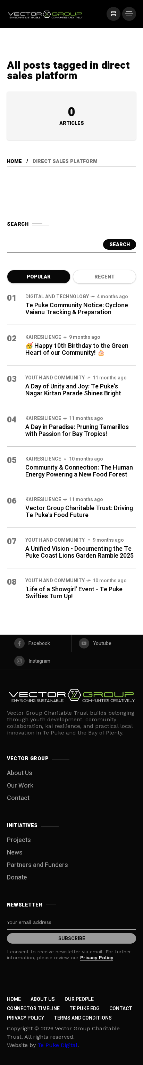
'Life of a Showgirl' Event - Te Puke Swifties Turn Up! (74, 593)
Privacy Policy (96, 957)
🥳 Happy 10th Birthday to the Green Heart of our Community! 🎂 (76, 349)
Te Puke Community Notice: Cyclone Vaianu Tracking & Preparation (76, 309)
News (15, 852)
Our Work (20, 785)
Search (119, 244)
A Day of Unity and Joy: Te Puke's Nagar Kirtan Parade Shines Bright (73, 390)
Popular (39, 277)
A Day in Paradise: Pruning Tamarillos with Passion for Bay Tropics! (77, 430)
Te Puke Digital (57, 1045)
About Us (19, 773)
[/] (113, 14)
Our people (79, 999)
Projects (19, 840)
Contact (18, 798)
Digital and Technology (57, 296)
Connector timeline (33, 1008)
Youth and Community (55, 377)
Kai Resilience (43, 337)
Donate (17, 877)
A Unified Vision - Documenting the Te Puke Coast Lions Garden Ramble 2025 (79, 552)
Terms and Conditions (83, 1018)
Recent (104, 277)
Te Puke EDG (84, 1008)
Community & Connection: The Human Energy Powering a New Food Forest (79, 471)
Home (14, 161)
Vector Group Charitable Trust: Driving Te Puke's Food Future (79, 512)
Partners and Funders (37, 865)
